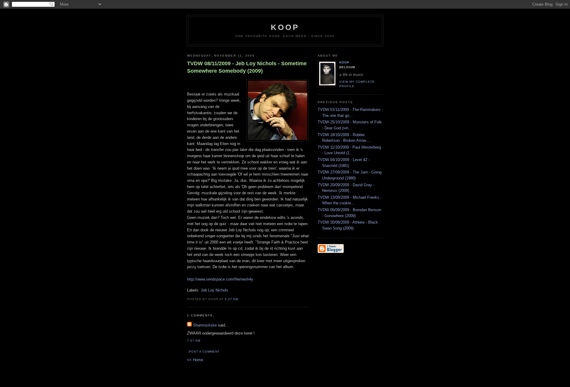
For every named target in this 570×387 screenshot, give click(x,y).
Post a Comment (204, 351)
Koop (344, 62)
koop (285, 27)
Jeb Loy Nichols (214, 290)
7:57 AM (193, 340)
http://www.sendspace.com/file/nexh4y (220, 279)
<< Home (195, 360)
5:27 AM (231, 299)
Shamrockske (205, 325)
